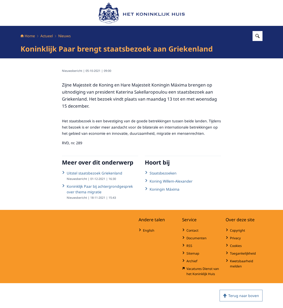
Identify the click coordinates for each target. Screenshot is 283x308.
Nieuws (64, 35)
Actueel (46, 35)
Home (30, 35)
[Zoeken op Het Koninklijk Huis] (257, 36)
